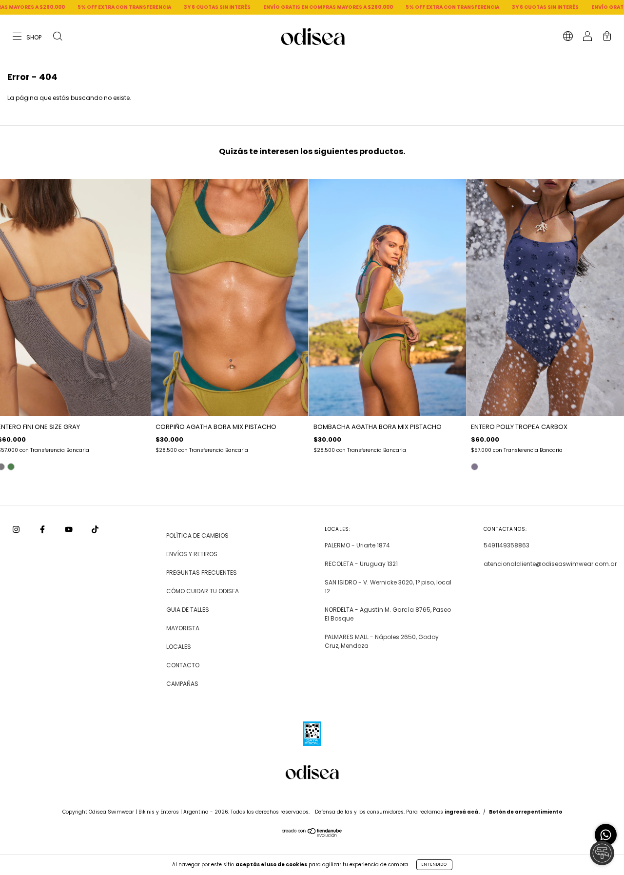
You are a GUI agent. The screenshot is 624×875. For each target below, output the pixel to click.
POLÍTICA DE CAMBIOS (197, 535)
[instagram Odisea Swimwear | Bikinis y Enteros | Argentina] (16, 529)
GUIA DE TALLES (187, 609)
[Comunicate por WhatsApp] (606, 835)
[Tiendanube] (312, 835)
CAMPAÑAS (182, 684)
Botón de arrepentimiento (525, 812)
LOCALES (178, 646)
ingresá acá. (462, 812)
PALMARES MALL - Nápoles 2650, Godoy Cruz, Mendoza (382, 641)
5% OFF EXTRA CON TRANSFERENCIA (74, 7)
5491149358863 (506, 545)
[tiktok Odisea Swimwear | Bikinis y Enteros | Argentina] (95, 529)
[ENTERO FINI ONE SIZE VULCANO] (11, 466)
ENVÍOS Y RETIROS (191, 554)
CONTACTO (182, 665)
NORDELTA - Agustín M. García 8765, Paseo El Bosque (388, 613)
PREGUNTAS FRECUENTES (201, 572)
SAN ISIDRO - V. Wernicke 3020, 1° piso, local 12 (388, 586)
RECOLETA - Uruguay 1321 (361, 564)
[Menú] (27, 37)
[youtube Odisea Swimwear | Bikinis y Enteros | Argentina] (69, 529)
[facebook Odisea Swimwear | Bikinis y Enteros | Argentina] (43, 529)
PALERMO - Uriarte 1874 (357, 545)
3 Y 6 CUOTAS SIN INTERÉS (167, 7)
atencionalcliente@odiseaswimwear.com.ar (550, 564)
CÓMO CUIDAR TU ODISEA (202, 591)
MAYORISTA (182, 628)
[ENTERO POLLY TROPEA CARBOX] (474, 466)
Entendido (434, 864)
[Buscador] (57, 37)
